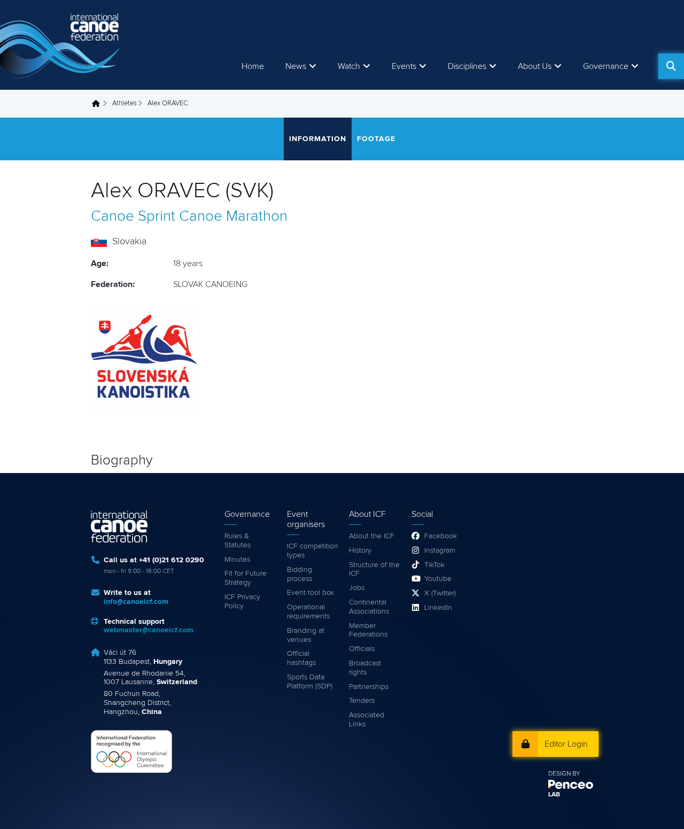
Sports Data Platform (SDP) (309, 681)
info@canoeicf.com (136, 602)
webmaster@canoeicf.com (148, 630)
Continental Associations (369, 607)
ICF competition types (312, 551)
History (360, 550)
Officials (362, 649)
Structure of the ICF (374, 569)
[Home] (61, 45)
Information (317, 139)
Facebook (440, 536)
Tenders (362, 700)
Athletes (124, 103)
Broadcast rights (365, 668)
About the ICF (371, 536)
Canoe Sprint (133, 216)
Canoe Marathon (233, 216)
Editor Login (566, 744)
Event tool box (310, 592)
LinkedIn (438, 607)
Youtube (438, 579)
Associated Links (366, 719)
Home (253, 66)
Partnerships (368, 687)
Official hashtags (301, 658)
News (295, 66)
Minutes (237, 559)
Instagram (439, 550)
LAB (554, 795)
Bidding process (299, 574)
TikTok (434, 565)
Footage (376, 139)
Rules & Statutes (237, 540)
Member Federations (368, 630)
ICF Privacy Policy (242, 601)
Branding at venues (305, 635)
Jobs (356, 588)
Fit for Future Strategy (245, 578)
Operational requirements (308, 611)
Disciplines (467, 66)
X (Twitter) (440, 593)
